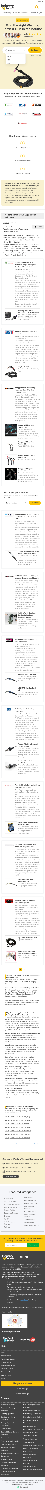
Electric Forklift (9, 1210)
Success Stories (6, 1375)
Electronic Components (8, 1438)
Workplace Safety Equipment (32, 1469)
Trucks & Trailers (28, 1442)
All (37, 236)
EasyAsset (24, 1300)
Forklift (6, 1219)
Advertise (41, 1)
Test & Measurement (30, 1436)
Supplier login (22, 1389)
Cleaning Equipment (7, 1414)
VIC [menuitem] (8, 60)
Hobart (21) (7, 242)
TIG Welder (32, 253)
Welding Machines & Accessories (15, 229)
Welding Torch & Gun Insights (15, 255)
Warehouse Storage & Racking (33, 1445)
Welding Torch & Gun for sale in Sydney (17, 1117)
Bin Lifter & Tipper (10, 1201)
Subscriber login (22, 1394)
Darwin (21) (17, 242)
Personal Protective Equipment (33, 1429)
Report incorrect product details (27, 1144)
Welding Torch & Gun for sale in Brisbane (18, 1127)
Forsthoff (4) (30, 236)
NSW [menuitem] (9, 56)
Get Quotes (35, 50)
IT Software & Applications (9, 1468)
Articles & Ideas (6, 1356)
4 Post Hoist (8, 1198)
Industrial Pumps (6, 1459)
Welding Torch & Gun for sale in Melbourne (18, 1120)
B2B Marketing (6, 1362)
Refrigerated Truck (30, 1203)
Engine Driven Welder (20, 246)
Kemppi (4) (19, 236)
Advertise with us (6, 1372)
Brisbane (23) (17, 240)
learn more (10, 1176)
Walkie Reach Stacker (31, 1225)
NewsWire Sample (7, 1369)
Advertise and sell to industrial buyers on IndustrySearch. (22, 1307)
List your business (22, 1383)
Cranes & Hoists (6, 1429)
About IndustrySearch (8, 1359)
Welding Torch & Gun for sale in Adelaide (18, 1131)
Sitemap (3, 1378)
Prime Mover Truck (30, 1200)
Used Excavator (29, 1220)
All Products (8, 227)
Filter (40, 227)
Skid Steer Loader (30, 1211)
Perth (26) (6, 240)
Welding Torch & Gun (11, 231)
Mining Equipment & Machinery (33, 1417)
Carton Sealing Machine (12, 1204)
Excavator (7, 1216)
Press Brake (28, 1198)
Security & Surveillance (30, 1433)
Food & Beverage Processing (10, 1441)
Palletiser (7, 1227)
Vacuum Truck (29, 1222)
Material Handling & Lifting (31, 1411)
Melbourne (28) (34, 238)
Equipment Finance (11, 1213)
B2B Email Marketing (8, 1365)
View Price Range (35, 55)
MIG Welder (26, 251)
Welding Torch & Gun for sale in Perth (17, 1124)
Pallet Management (29, 1426)
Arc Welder (23, 244)
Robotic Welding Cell (18, 253)
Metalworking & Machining (31, 1414)
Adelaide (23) (29, 240)
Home (3, 1353)
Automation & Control (8, 1405)
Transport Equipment (30, 1439)
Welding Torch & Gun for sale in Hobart (17, 1134)
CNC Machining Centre (12, 1207)
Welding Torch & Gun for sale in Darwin (17, 1138)
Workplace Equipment (30, 1466)
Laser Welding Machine (19, 249)
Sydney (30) (22, 238)
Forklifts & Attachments (8, 1444)
